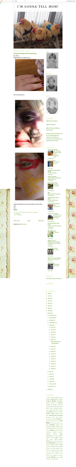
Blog (49, 192)
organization (49, 432)
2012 (49, 308)
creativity (51, 408)
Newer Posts (17, 221)
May (50, 376)
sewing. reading (53, 441)
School (55, 439)
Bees (56, 399)
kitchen (58, 423)
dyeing (48, 412)
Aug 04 (52, 363)
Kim (48, 423)
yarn (56, 459)
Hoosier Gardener (52, 176)
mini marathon (49, 428)
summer (60, 446)
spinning (52, 443)
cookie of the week (54, 406)
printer (57, 435)
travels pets (49, 455)
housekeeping (51, 420)
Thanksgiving (49, 453)
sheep (59, 441)
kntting (57, 425)
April (50, 379)
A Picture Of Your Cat (56, 162)
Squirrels (48, 446)
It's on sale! (56, 249)
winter (57, 457)
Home (28, 221)
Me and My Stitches (53, 248)
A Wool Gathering (50, 397)
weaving (48, 457)
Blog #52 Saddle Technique (54, 194)
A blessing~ (56, 232)
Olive (61, 430)
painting (48, 434)
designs (50, 410)
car (56, 403)
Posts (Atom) (23, 224)
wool (61, 457)
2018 (49, 293)
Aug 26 (52, 330)
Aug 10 (52, 351)
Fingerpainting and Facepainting (25, 53)
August (51, 325)
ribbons (60, 437)
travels (61, 453)
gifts (57, 417)
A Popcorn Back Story (53, 200)
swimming (52, 450)
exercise (54, 411)
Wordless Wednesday (56, 185)
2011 (49, 311)
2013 (49, 306)
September (52, 322)
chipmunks (60, 404)
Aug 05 (52, 361)
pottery (53, 435)
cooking (60, 406)
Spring (52, 444)
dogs (54, 410)
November (52, 318)
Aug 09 (52, 354)
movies (58, 428)
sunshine (53, 448)
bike (59, 399)
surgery (57, 448)
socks (47, 443)
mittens (54, 428)
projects (60, 435)
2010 (49, 313)
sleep (61, 441)
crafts (47, 408)
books (60, 401)
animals (57, 397)
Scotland (60, 439)
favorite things (50, 413)
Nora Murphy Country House (53, 198)
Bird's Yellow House (53, 183)
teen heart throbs (50, 451)
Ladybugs (48, 426)
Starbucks (53, 446)
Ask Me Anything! (52, 173)
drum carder (59, 410)
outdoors (55, 432)
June (50, 374)
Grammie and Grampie (51, 419)
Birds (61, 399)
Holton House (51, 263)
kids (61, 421)
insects (56, 420)
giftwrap (60, 417)
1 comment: (17, 213)
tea (55, 450)
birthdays (48, 401)
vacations (55, 455)
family (61, 411)
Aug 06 (52, 359)
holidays (58, 419)
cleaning (48, 406)
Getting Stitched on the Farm (53, 223)
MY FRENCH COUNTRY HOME (54, 171)
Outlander (60, 432)
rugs (47, 439)
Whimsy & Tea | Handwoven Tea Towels (53, 241)
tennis (61, 451)
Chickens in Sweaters (51, 404)
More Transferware (56, 205)
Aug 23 (52, 334)
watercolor (60, 455)
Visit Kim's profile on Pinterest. (54, 278)
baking (53, 399)
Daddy (55, 408)
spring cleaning (58, 444)
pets (61, 434)
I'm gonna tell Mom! (38, 6)
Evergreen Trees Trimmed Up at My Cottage (57, 216)
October (51, 320)
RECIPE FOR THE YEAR (56, 265)
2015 (49, 301)
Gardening (59, 415)
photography (49, 435)
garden (55, 415)
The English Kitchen (53, 150)
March (51, 381)
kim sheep (53, 423)
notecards (57, 430)
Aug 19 (52, 337)
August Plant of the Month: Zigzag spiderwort (54, 178)
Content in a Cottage (53, 213)
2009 (49, 389)
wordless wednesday (50, 459)
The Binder (56, 453)
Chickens (60, 403)
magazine (53, 426)
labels (61, 425)
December (52, 315)
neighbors (52, 430)
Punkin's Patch (51, 160)
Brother (48, 402)
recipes (56, 437)
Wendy (20, 214)
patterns (55, 434)
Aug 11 (52, 349)
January (51, 386)
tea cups (57, 450)
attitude (60, 397)
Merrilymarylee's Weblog (54, 258)
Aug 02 (52, 368)
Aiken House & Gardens (54, 203)
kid (58, 420)
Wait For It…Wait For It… (54, 259)
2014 (49, 303)
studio (57, 446)
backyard (48, 399)
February (51, 384)
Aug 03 (52, 366)
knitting (52, 425)
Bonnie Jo (55, 401)
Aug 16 (52, 346)
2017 (49, 296)
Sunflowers (48, 448)
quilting (48, 437)
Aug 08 (52, 356)
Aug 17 (52, 339)
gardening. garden (50, 417)
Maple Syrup (59, 426)
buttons (52, 403)
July (50, 371)
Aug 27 (52, 327)
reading (52, 437)
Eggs (51, 412)
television (57, 451)
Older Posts (41, 221)
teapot (61, 450)
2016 (49, 298)
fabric (58, 411)
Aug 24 (52, 332)
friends (51, 415)
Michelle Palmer (52, 231)
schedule (51, 439)
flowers (57, 413)
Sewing (48, 441)
